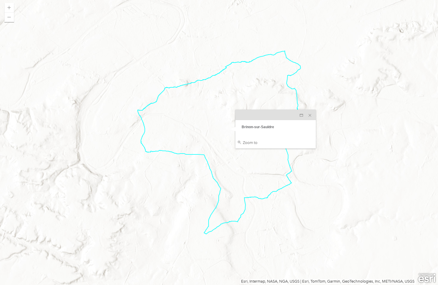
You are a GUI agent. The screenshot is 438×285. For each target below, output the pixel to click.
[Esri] (427, 278)
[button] (9, 8)
